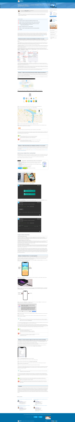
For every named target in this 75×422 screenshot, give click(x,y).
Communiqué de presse (28, 414)
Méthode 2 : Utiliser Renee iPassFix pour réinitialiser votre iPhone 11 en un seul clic (29, 23)
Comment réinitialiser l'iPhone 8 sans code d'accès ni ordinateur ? (40, 405)
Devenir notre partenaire (48, 414)
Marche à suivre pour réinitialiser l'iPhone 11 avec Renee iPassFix (27, 24)
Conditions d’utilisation (33, 414)
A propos (44, 414)
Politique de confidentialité (40, 414)
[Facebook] (26, 417)
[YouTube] (31, 417)
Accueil (24, 414)
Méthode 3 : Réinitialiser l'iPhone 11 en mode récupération (26, 26)
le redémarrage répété (23, 150)
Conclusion (20, 29)
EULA (36, 414)
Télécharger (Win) (51, 16)
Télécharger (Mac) (54, 16)
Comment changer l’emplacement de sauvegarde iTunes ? (53, 38)
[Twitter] (28, 417)
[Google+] (29, 417)
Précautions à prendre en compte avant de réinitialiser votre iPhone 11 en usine (28, 20)
